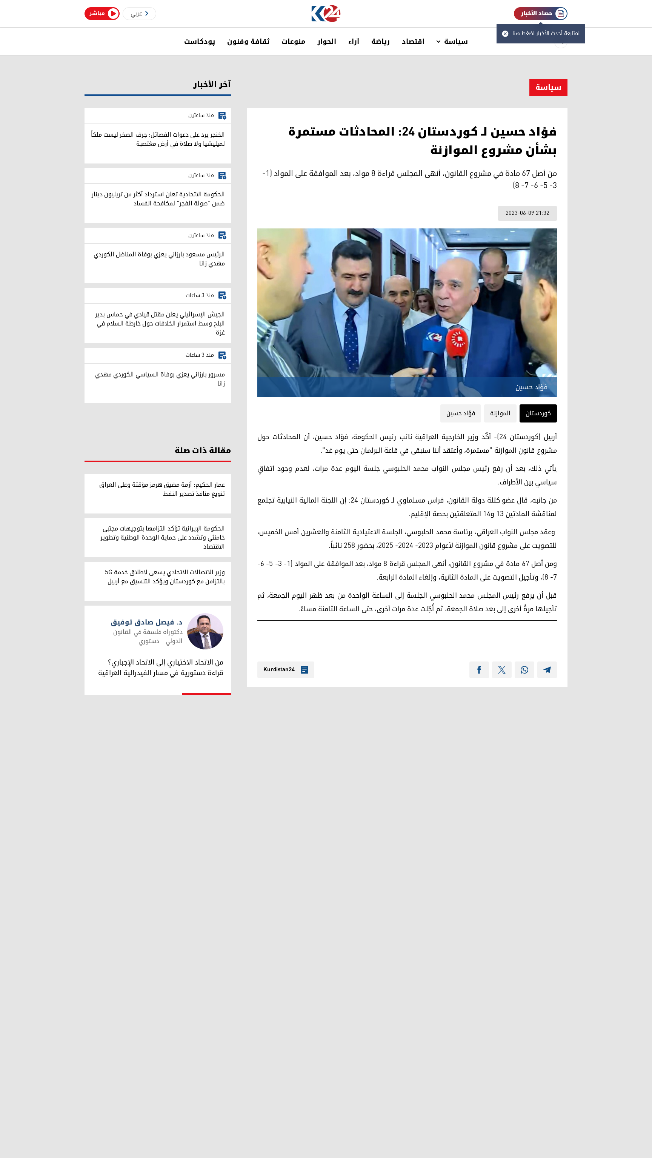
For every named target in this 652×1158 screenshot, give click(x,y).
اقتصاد (413, 41)
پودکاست (199, 41)
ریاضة (380, 41)
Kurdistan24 (279, 670)
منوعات (293, 41)
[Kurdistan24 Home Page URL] (326, 13)
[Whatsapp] (524, 669)
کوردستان (538, 413)
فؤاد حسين (460, 413)
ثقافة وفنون (248, 41)
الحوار (326, 41)
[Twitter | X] (502, 669)
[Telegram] (547, 669)
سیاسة (456, 41)
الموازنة (500, 413)
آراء (353, 41)
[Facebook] (479, 669)
